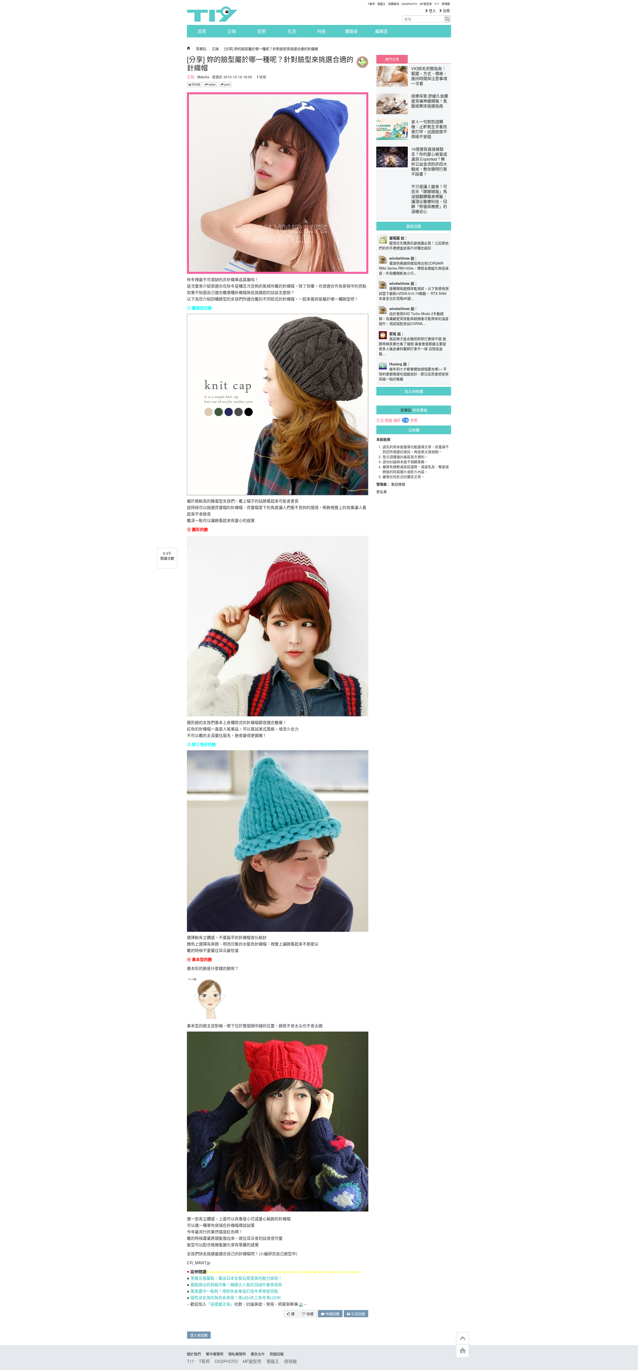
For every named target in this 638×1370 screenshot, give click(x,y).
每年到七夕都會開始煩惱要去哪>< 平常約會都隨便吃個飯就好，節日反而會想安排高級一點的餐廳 (414, 373)
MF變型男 (426, 4)
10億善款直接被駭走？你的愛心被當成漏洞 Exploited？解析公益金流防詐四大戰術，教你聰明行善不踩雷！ (429, 161)
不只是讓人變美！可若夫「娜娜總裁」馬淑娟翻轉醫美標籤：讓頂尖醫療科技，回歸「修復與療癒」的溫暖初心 (429, 199)
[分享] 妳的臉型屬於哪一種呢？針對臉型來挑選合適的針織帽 (271, 48)
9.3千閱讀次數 (167, 556)
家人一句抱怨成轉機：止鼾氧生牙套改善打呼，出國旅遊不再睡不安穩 (429, 129)
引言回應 (357, 1313)
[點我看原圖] (277, 182)
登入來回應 (199, 1335)
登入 (432, 10)
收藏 (310, 1313)
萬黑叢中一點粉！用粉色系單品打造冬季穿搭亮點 (234, 1291)
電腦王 (381, 4)
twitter (212, 84)
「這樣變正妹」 (220, 1304)
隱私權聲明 (237, 1353)
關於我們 (194, 1353)
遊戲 (388, 420)
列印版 (195, 84)
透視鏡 (446, 4)
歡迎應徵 (398, 484)
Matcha (203, 76)
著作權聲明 (214, 1353)
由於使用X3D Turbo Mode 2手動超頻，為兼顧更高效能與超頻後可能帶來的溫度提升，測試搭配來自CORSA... (414, 318)
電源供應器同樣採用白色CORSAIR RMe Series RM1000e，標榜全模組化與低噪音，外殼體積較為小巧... (414, 268)
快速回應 (331, 1313)
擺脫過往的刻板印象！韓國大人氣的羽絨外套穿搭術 (236, 1284)
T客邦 (371, 4)
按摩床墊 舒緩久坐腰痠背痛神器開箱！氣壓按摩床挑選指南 (429, 101)
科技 (321, 31)
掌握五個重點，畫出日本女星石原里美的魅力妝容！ (236, 1278)
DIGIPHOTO (409, 4)
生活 (291, 31)
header (462, 1338)
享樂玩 (201, 48)
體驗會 (351, 31)
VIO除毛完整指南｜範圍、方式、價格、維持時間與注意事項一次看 (429, 76)
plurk (227, 84)
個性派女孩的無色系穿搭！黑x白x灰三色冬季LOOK (235, 1297)
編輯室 (381, 31)
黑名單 (381, 491)
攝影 (397, 420)
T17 (212, 14)
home (462, 1351)
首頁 (202, 31)
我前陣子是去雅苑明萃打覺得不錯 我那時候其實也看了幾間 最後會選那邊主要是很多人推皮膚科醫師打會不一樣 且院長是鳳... (412, 346)
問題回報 (277, 1353)
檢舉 (262, 76)
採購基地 (393, 4)
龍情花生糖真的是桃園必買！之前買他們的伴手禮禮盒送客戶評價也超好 (414, 245)
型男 (261, 31)
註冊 (446, 10)
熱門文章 (392, 59)
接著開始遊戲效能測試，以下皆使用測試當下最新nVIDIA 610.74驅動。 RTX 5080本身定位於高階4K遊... (414, 293)
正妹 (232, 31)
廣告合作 (258, 1353)
